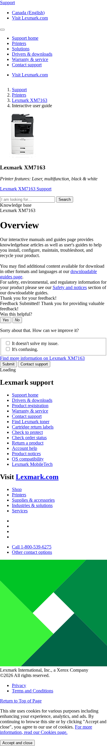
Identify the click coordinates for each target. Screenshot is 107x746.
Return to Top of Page (21, 700)
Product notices (26, 453)
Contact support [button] (27, 64)
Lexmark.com (37, 477)
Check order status (29, 437)
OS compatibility (28, 458)
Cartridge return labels (33, 426)
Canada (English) (28, 12)
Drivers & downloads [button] (32, 54)
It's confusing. (25, 349)
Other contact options (32, 552)
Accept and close (17, 743)
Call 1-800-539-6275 (31, 546)
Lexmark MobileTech (32, 464)
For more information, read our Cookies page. (46, 729)
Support (19, 89)
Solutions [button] (20, 48)
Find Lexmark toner (30, 421)
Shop (17, 489)
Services (20, 510)
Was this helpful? (16, 314)
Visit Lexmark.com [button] (30, 17)
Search (65, 199)
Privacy (19, 685)
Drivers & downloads (32, 400)
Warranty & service (30, 410)
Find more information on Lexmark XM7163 (42, 358)
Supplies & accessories (33, 500)
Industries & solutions (32, 505)
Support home (25, 394)
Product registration (30, 405)
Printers (19, 94)
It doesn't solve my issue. (35, 343)
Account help (24, 448)
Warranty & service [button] (30, 59)
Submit (8, 364)
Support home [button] (25, 38)
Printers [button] (19, 43)
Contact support (34, 364)
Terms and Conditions (32, 690)
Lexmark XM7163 (29, 100)
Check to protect (27, 432)
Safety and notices (70, 287)
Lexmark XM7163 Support (25, 188)
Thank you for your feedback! (28, 298)
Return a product (27, 442)
